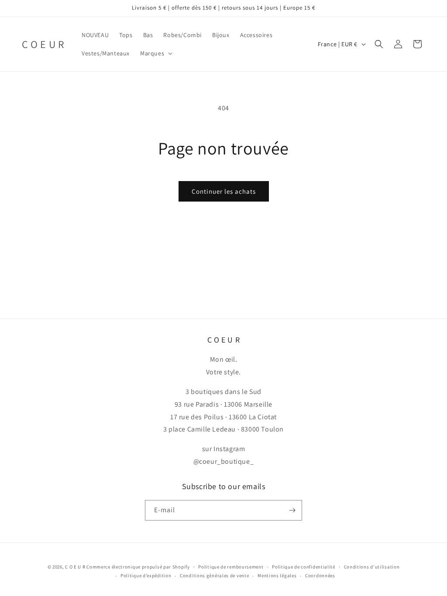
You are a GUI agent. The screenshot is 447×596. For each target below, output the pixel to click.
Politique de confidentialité (303, 567)
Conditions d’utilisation (372, 567)
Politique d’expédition (145, 575)
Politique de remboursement (230, 567)
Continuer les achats (224, 191)
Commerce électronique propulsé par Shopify (137, 567)
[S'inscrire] (292, 510)
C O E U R (75, 567)
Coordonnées (320, 575)
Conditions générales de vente (214, 575)
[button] (155, 53)
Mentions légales (277, 575)
